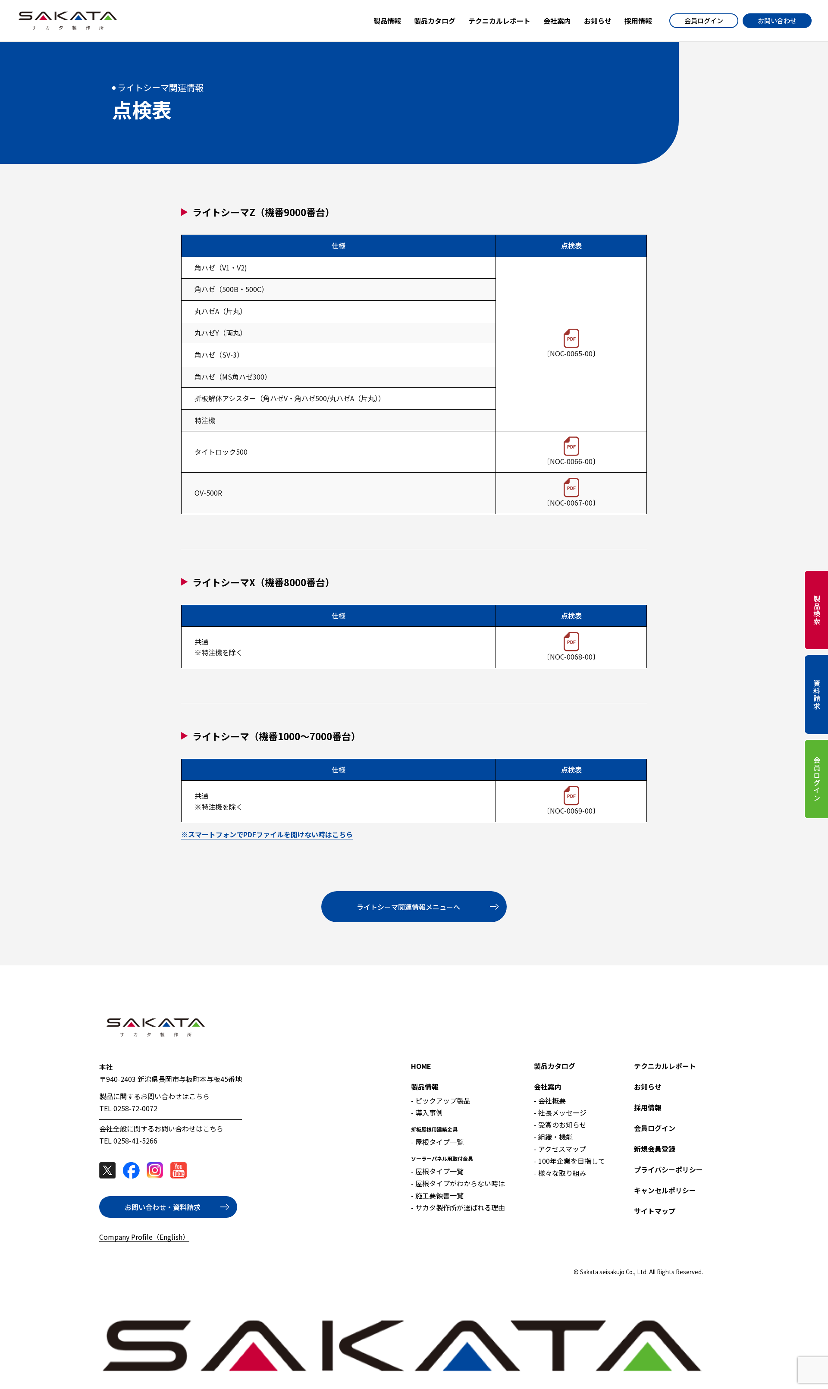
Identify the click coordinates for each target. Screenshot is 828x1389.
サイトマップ (654, 1211)
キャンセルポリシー (665, 1190)
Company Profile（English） (144, 1237)
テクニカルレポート (665, 1066)
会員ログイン (703, 20)
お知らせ (648, 1086)
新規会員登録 (654, 1149)
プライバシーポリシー (668, 1169)
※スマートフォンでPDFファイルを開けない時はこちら (267, 834)
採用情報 (648, 1107)
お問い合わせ (777, 20)
